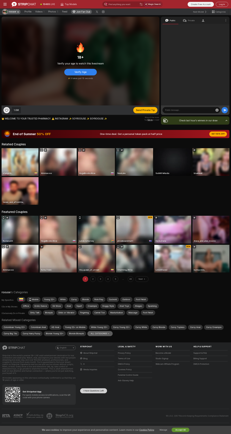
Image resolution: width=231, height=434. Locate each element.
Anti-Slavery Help (126, 380)
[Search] (141, 4)
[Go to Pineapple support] (49, 416)
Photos (53, 11)
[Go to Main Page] (24, 4)
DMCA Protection (201, 364)
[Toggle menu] (5, 4)
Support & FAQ (200, 353)
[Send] (225, 110)
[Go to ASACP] (18, 416)
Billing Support (200, 358)
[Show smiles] (217, 110)
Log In (222, 4)
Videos (39, 11)
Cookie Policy (146, 430)
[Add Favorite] (6, 110)
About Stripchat (90, 353)
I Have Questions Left (93, 391)
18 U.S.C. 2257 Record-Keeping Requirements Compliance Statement (197, 416)
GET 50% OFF (218, 134)
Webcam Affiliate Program (167, 364)
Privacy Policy (124, 353)
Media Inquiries (90, 369)
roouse (6, 292)
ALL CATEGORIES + (100, 333)
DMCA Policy (124, 364)
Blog (85, 358)
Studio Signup (162, 358)
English (63, 348)
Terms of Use (124, 358)
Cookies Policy (125, 369)
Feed (64, 11)
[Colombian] (21, 299)
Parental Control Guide (128, 375)
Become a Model (163, 353)
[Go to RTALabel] (6, 416)
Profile (27, 11)
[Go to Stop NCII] (64, 416)
